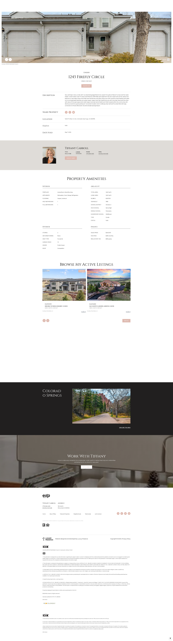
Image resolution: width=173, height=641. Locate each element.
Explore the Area (124, 427)
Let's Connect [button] (86, 467)
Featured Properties (65, 514)
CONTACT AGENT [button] (70, 158)
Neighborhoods (77, 514)
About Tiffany (53, 514)
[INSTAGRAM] (121, 513)
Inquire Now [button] (86, 86)
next (10, 59)
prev (6, 59)
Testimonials (88, 514)
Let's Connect (98, 514)
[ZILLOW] (129, 513)
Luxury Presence (83, 539)
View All (126, 320)
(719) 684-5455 (90, 153)
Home (44, 514)
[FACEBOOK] (118, 513)
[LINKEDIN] (125, 513)
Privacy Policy (126, 539)
